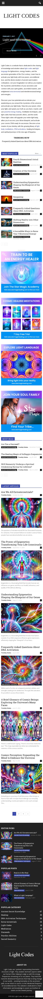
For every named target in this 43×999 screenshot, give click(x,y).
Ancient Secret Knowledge (21, 165)
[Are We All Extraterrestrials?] (21, 513)
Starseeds (5, 932)
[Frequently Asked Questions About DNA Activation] (6, 211)
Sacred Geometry (8, 939)
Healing (4, 915)
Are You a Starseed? (10, 444)
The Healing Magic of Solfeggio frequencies (21, 454)
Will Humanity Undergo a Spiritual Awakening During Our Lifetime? (17, 465)
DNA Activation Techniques (21, 190)
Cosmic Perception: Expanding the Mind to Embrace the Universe (20, 756)
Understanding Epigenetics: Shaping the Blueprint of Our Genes (26, 185)
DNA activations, (20, 129)
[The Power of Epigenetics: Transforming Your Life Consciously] (21, 565)
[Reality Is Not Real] (6, 875)
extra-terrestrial (15, 91)
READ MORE (12, 51)
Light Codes (6, 925)
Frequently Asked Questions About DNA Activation (26, 209)
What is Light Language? (23, 895)
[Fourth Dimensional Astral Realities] (6, 162)
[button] (40, 3)
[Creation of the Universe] (6, 174)
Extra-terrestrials (6, 740)
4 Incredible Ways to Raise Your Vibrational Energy (25, 232)
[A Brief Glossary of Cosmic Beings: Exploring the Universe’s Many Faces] (21, 726)
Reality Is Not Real (21, 873)
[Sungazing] (6, 200)
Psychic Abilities (8, 935)
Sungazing (18, 197)
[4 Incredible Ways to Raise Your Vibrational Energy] (6, 234)
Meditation (6, 929)
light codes (28, 68)
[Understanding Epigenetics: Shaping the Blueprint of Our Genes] (6, 185)
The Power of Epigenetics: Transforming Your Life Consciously (21, 543)
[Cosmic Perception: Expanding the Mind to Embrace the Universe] (21, 779)
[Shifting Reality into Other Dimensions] (6, 222)
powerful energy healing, (13, 112)
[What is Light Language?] (6, 898)
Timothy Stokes (23, 447)
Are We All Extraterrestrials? (23, 141)
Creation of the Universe (24, 171)
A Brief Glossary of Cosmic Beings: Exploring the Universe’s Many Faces (20, 702)
